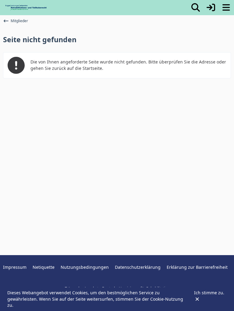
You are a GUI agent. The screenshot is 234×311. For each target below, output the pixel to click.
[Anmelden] (211, 7)
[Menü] (226, 8)
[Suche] (196, 8)
